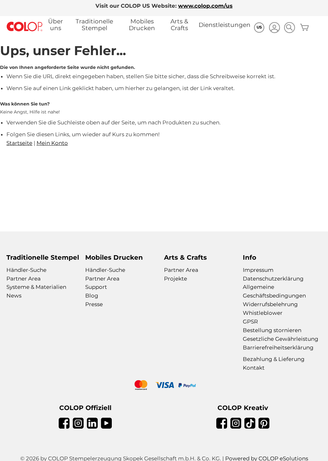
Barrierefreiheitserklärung (278, 347)
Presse (94, 304)
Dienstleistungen (224, 25)
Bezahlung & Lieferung (274, 359)
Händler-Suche (26, 270)
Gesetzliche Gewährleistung (280, 339)
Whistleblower (263, 313)
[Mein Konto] (274, 28)
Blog (91, 295)
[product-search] (289, 27)
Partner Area (23, 278)
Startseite (19, 143)
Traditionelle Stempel (94, 25)
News (13, 295)
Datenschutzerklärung (273, 278)
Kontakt (254, 368)
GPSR (250, 321)
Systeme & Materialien (36, 287)
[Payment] (164, 386)
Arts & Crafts (179, 25)
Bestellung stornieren (272, 330)
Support (96, 287)
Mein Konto (52, 143)
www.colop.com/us (205, 6)
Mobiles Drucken (142, 25)
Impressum (258, 270)
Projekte (175, 278)
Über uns (55, 25)
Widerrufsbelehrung (270, 304)
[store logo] (24, 26)
